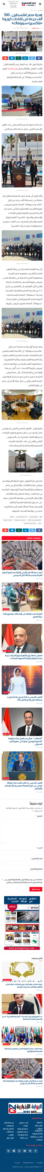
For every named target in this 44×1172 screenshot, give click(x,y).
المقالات (39, 1140)
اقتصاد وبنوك (7, 567)
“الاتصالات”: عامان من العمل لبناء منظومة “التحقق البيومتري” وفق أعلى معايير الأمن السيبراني (25, 741)
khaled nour (16, 1167)
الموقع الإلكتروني (36, 869)
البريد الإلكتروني (36, 858)
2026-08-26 (38, 578)
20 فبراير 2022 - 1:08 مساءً (20, 28)
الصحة (12, 517)
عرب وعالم (6, 1044)
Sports (39, 1123)
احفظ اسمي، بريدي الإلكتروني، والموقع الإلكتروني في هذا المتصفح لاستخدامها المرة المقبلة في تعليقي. (23, 881)
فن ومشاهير (9, 1123)
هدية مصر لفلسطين (30, 523)
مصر (39, 523)
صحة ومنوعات (22, 1135)
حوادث (25, 1126)
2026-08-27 (38, 990)
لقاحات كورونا (7, 520)
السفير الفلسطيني (21, 517)
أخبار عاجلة (33, 10)
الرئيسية (39, 1162)
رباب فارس (35, 28)
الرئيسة (40, 10)
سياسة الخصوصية (28, 1162)
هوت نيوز (10, 1138)
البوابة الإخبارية (33, 517)
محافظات (6, 609)
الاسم (39, 848)
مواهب (11, 1135)
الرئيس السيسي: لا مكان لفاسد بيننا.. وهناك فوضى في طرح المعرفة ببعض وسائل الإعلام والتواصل (23, 786)
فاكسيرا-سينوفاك (19, 520)
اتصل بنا (17, 1162)
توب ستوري (23, 1123)
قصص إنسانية (8, 1129)
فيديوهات (10, 1126)
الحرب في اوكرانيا (36, 1137)
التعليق (39, 816)
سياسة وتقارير (22, 1132)
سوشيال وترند (22, 1129)
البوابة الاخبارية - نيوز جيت (31, 1167)
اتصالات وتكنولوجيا (38, 1130)
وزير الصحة (12, 68)
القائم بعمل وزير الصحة (34, 520)
